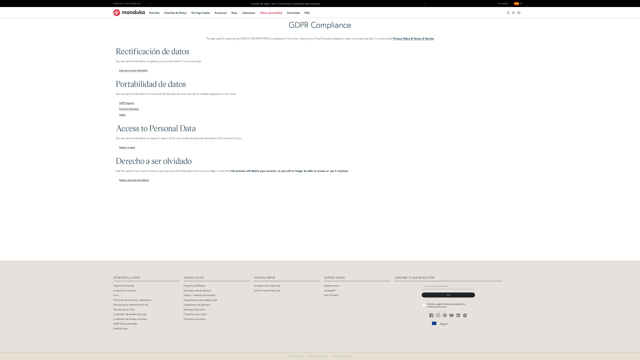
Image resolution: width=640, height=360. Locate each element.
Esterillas (154, 12)
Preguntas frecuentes (123, 285)
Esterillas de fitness (175, 12)
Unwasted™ (330, 290)
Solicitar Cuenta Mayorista (267, 290)
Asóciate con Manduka (127, 3)
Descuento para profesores (197, 290)
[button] (156, 12)
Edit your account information (133, 70)
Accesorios (221, 12)
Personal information (129, 109)
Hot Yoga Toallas (200, 12)
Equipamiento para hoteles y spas (200, 300)
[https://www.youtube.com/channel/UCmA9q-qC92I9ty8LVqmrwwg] (452, 315)
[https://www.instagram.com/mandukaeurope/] (438, 315)
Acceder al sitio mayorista (267, 285)
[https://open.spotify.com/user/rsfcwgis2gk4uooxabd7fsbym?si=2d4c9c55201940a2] (465, 315)
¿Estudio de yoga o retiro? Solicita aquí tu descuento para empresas (285, 3)
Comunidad (293, 12)
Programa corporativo (195, 319)
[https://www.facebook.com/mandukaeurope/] (432, 315)
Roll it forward (331, 295)
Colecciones (248, 12)
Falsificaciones (120, 328)
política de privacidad (342, 356)
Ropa (234, 12)
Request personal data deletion (134, 180)
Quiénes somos (331, 285)
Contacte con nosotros (124, 290)
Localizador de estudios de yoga (129, 314)
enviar (448, 295)
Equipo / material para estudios (199, 295)
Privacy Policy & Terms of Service (413, 38)
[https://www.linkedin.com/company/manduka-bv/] (458, 315)
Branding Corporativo (194, 309)
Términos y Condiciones (318, 356)
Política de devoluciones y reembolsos (132, 300)
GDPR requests (126, 103)
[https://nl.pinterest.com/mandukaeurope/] (445, 315)
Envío (116, 295)
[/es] (129, 12)
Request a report (127, 147)
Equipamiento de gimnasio (197, 304)
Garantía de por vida (123, 309)
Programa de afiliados (194, 285)
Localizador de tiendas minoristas (130, 319)
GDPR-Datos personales (125, 323)
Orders (122, 115)
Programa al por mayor (195, 314)
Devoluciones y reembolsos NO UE (130, 304)
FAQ (306, 12)
